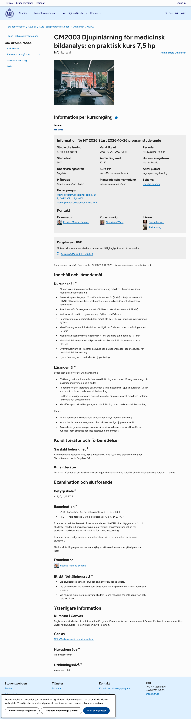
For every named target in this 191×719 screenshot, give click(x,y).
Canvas (56, 694)
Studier (32, 26)
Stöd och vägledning (16, 694)
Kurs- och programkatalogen (54, 26)
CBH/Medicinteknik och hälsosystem (74, 639)
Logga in (181, 2)
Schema (56, 688)
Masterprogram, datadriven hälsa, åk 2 (77, 202)
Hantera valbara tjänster (22, 710)
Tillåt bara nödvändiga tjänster (61, 710)
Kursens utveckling (17, 60)
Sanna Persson (156, 222)
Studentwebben (24, 2)
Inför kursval (13, 48)
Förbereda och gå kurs (18, 54)
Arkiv (9, 66)
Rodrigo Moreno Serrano (76, 222)
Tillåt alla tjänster (96, 710)
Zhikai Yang (155, 227)
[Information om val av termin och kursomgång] (116, 117)
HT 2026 (58, 129)
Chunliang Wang (114, 222)
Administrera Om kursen (173, 52)
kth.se (9, 2)
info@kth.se (152, 693)
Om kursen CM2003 (83, 26)
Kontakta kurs (106, 694)
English (182, 13)
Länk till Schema (151, 184)
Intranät (40, 2)
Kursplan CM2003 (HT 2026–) (77, 254)
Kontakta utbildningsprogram (114, 688)
